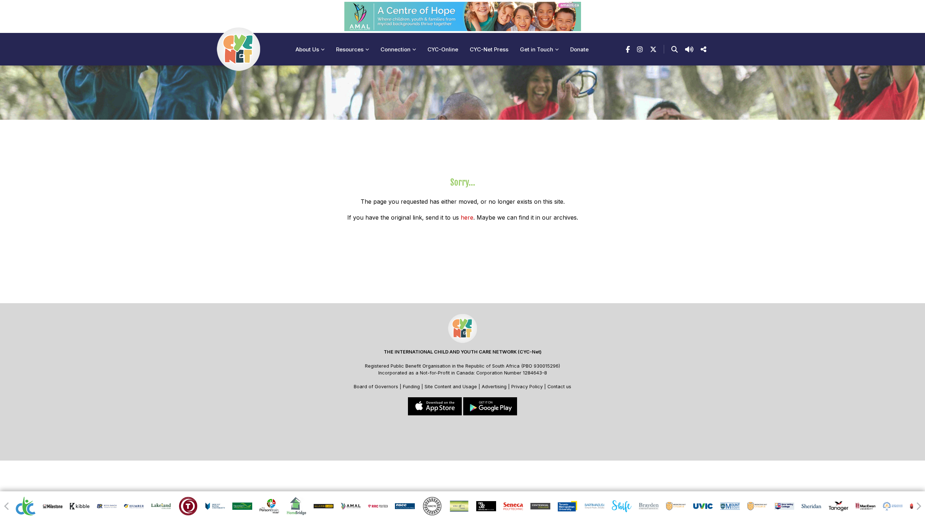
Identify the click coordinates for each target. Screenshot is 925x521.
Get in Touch (536, 49)
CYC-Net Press (489, 49)
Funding (411, 386)
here (467, 217)
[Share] (703, 49)
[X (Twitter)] (653, 49)
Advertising (495, 386)
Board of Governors (376, 386)
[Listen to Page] (689, 49)
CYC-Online (442, 49)
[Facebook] (628, 49)
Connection (395, 49)
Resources (349, 49)
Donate (579, 49)
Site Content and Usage (451, 386)
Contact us (559, 386)
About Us (307, 49)
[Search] (675, 49)
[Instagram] (640, 49)
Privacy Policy (527, 386)
